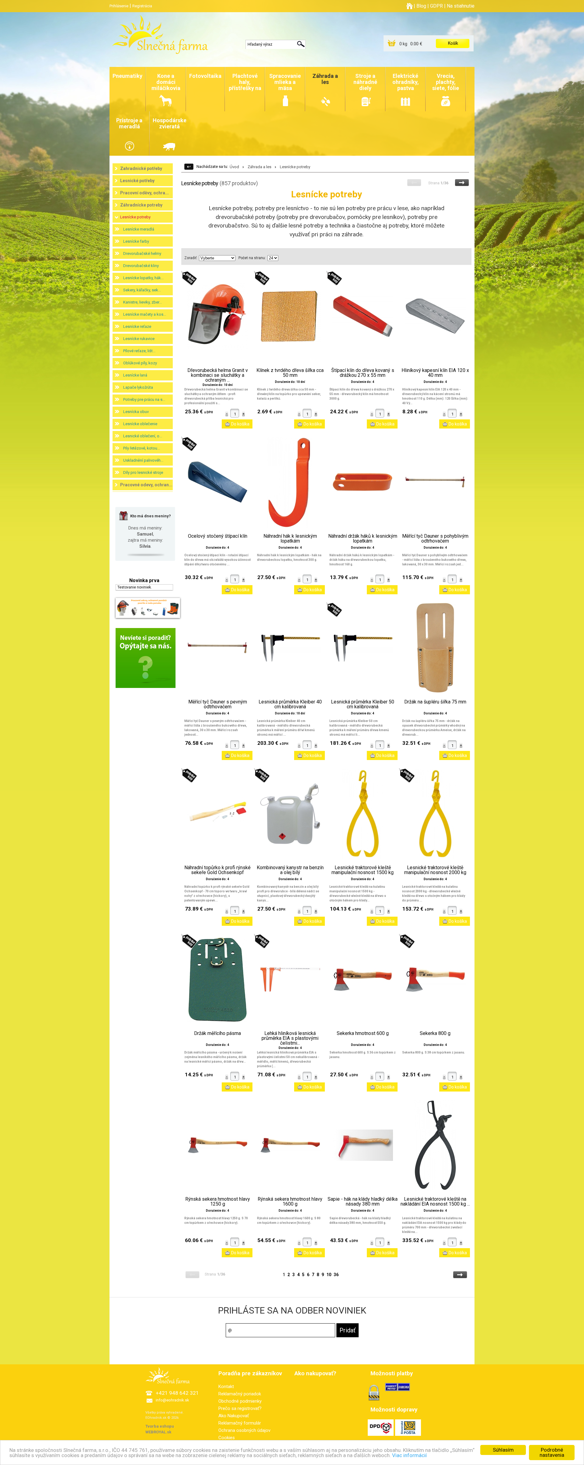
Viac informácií (409, 1455)
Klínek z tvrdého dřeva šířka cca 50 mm (290, 373)
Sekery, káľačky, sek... (142, 290)
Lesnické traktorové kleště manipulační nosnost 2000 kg (435, 870)
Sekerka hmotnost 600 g (363, 1033)
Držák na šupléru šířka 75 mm (435, 702)
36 (336, 1274)
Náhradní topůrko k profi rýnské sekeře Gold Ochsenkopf (217, 870)
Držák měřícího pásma (217, 1033)
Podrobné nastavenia (552, 1452)
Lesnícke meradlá (138, 229)
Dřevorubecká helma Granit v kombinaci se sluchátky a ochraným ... (217, 375)
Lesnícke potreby (135, 217)
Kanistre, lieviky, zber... (142, 302)
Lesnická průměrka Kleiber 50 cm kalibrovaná (362, 704)
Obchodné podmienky (240, 1401)
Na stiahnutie (460, 6)
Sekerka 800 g (435, 1033)
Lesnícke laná (135, 375)
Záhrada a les (259, 167)
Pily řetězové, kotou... (141, 448)
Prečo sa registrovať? (240, 1408)
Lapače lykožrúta (138, 387)
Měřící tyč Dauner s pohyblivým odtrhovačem (435, 538)
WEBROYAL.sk (158, 1432)
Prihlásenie (118, 6)
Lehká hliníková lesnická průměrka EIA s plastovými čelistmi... (290, 1038)
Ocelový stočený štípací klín (217, 536)
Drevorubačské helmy (142, 253)
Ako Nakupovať (233, 1415)
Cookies (226, 1437)
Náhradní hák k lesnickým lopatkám (290, 538)
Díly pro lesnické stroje (143, 472)
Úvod (234, 167)
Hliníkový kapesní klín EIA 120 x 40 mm (435, 373)
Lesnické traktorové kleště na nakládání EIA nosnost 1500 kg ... (435, 1201)
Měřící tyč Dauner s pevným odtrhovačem (217, 704)
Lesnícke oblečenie (140, 424)
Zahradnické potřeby (141, 168)
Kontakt (226, 1386)
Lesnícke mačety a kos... (144, 314)
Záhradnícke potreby (141, 205)
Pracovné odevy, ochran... (146, 484)
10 (328, 1274)
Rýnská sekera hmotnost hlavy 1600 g (290, 1201)
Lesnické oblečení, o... (142, 436)
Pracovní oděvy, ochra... (144, 192)
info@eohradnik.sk (172, 1400)
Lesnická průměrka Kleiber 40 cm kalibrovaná (290, 704)
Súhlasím (503, 1450)
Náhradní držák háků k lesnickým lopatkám (362, 538)
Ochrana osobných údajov (244, 1430)
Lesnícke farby (136, 241)
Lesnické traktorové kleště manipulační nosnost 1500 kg (363, 870)
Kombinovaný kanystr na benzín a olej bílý (290, 870)
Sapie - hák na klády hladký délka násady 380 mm (363, 1201)
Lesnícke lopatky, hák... (143, 278)
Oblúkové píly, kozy (140, 363)
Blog (421, 6)
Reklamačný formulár (239, 1423)
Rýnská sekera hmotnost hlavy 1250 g (217, 1201)
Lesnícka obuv (136, 411)
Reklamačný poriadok (239, 1394)
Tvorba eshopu (159, 1426)
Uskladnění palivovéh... (143, 460)
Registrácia (142, 6)
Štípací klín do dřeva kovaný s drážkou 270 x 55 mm (362, 373)
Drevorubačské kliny (141, 265)
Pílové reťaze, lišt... (139, 351)
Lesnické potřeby (137, 180)
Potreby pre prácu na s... (144, 399)
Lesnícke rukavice (139, 338)
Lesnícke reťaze (137, 326)
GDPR (436, 6)
